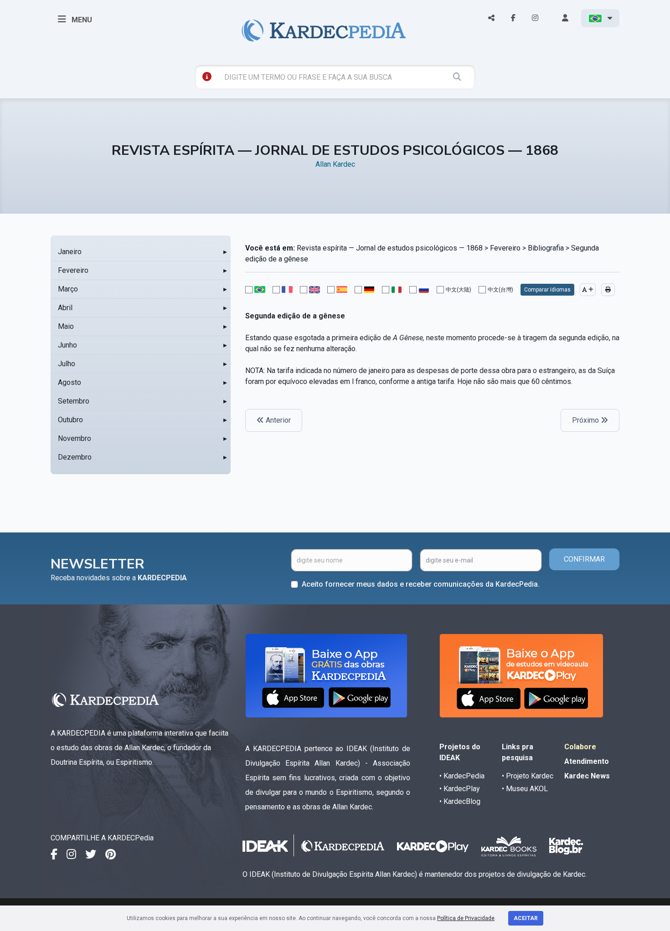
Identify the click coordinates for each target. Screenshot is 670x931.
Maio (66, 326)
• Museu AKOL (525, 788)
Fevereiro (73, 270)
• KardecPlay (459, 788)
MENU (81, 19)
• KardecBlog (459, 801)
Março (68, 289)
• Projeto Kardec (527, 776)
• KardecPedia (461, 776)
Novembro (74, 438)
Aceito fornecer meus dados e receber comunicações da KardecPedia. (421, 584)
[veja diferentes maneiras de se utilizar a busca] (206, 76)
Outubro (70, 419)
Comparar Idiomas (547, 289)
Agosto (69, 382)
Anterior (277, 420)
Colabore (580, 746)
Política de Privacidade (466, 918)
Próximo (586, 420)
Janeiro (70, 251)
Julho (66, 363)
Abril (65, 307)
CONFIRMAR (584, 559)
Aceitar (526, 918)
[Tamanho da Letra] (588, 289)
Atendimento (586, 761)
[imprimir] (608, 289)
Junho (67, 345)
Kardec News (587, 776)
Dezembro (75, 457)
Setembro (73, 401)
